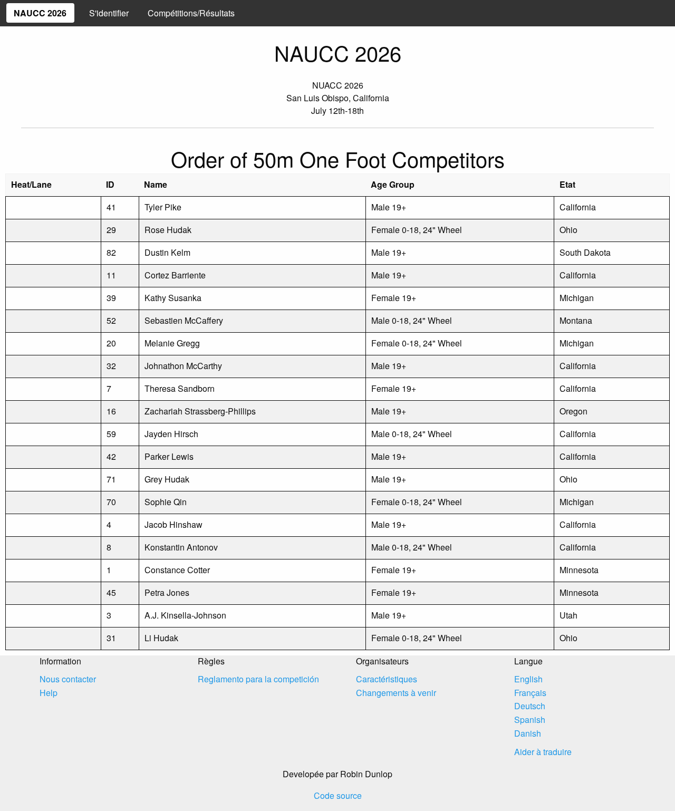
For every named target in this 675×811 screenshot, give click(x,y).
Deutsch (529, 706)
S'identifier (109, 13)
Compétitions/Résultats (191, 13)
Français (530, 693)
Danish (527, 733)
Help (48, 693)
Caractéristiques (386, 679)
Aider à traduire (543, 752)
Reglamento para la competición (258, 679)
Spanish (529, 719)
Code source (338, 795)
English (528, 679)
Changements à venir (396, 693)
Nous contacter (68, 679)
